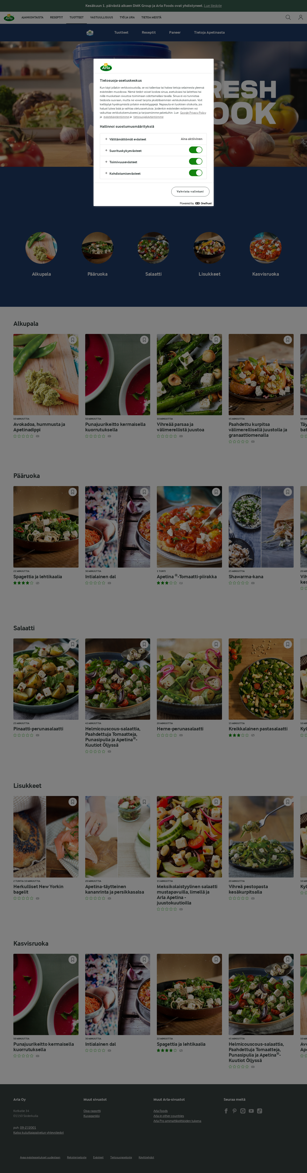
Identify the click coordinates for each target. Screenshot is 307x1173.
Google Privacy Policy (193, 112)
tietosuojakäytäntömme (148, 116)
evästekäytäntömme (116, 116)
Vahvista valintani (190, 191)
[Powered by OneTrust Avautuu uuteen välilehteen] (196, 203)
